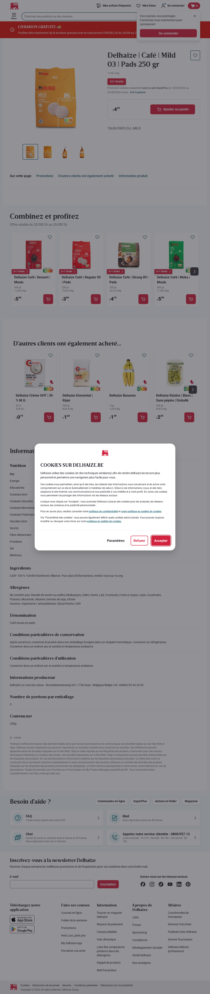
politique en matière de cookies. (104, 521)
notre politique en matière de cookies (141, 511)
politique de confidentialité (103, 511)
